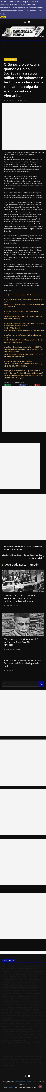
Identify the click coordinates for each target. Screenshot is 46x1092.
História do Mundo (10, 59)
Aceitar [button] (3, 17)
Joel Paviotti (23, 100)
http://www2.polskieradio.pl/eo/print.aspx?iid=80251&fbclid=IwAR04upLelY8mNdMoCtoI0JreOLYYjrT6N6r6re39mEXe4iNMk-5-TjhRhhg (23, 363)
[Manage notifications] (40, 1086)
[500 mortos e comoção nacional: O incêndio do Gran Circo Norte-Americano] (23, 615)
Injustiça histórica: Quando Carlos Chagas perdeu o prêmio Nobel (22, 556)
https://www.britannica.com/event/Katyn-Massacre (22, 295)
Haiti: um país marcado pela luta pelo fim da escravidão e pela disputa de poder (22, 663)
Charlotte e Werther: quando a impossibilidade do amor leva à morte (23, 548)
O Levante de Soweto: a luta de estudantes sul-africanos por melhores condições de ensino (19, 598)
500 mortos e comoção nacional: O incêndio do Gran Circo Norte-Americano (21, 642)
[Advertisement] (23, 126)
